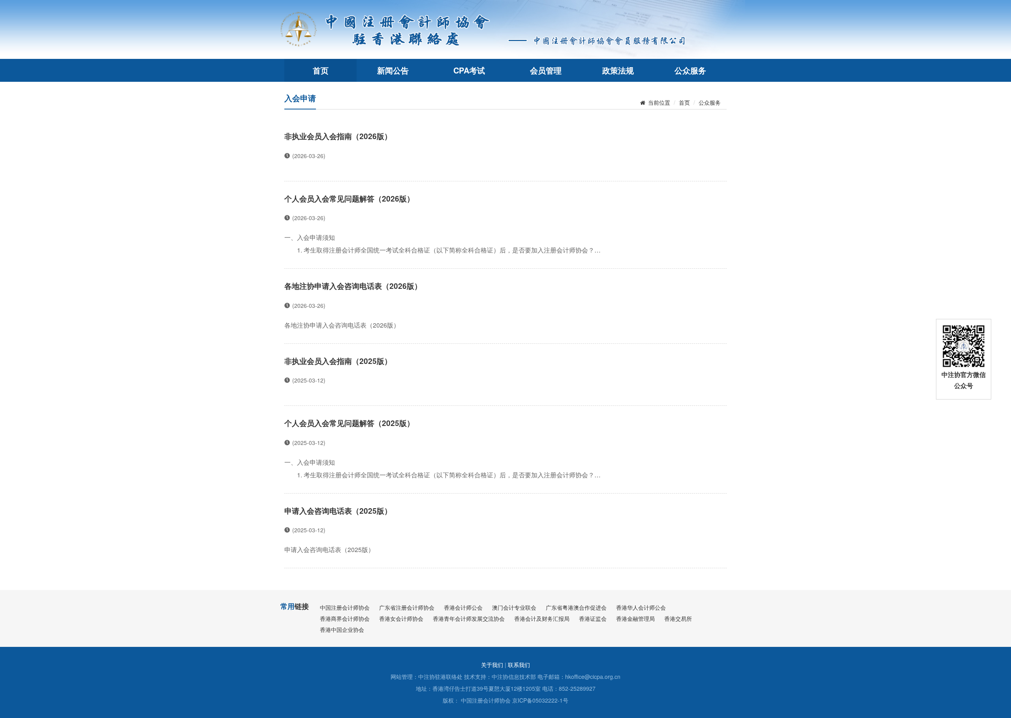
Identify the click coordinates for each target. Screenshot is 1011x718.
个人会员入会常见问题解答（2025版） (349, 423)
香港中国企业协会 (342, 629)
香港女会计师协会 (401, 618)
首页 (321, 70)
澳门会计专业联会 (514, 607)
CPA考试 (469, 70)
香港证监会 (593, 618)
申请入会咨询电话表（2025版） (338, 510)
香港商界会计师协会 (345, 618)
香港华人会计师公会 (641, 607)
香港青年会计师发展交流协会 (469, 618)
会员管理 (546, 70)
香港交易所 (678, 618)
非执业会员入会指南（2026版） (338, 136)
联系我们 (519, 665)
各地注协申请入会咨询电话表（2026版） (353, 286)
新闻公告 (393, 70)
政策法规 (618, 70)
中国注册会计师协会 (345, 607)
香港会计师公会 (463, 607)
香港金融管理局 (635, 618)
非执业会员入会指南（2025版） (338, 361)
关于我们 (492, 665)
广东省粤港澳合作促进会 (576, 607)
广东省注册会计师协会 (406, 607)
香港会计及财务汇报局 (541, 618)
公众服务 (690, 70)
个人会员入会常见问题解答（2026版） (349, 198)
